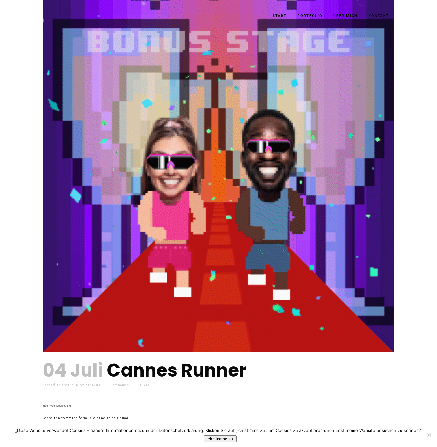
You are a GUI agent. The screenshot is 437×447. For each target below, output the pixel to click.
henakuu (92, 385)
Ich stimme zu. (220, 438)
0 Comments (117, 385)
